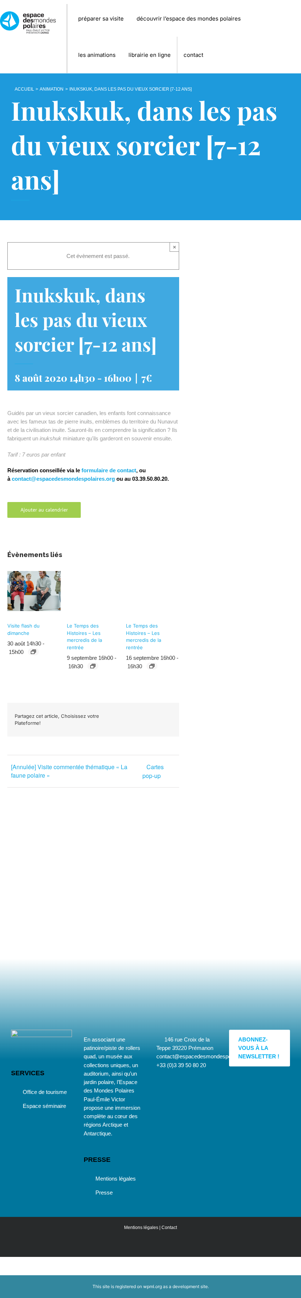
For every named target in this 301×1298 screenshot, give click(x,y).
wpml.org (152, 1286)
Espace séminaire (44, 1106)
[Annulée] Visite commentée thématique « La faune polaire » (69, 771)
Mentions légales (115, 1178)
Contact (169, 1227)
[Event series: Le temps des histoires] (92, 666)
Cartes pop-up (153, 771)
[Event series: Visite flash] (33, 652)
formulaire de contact (108, 470)
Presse (104, 1192)
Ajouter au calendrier (44, 510)
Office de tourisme (45, 1092)
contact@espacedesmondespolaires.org (63, 479)
